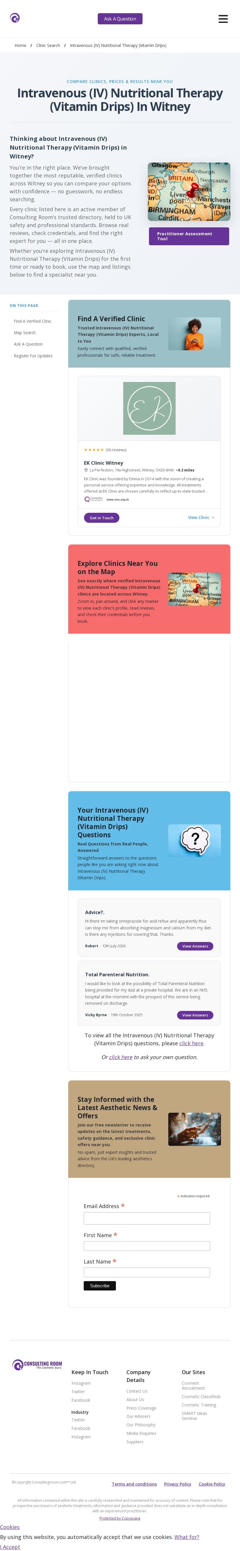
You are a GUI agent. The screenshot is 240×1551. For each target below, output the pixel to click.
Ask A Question (120, 19)
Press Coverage (141, 1408)
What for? (186, 1536)
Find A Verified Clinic (32, 321)
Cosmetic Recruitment (193, 1386)
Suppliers (134, 1442)
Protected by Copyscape (120, 1518)
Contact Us (137, 1391)
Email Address (104, 1206)
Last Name (100, 1261)
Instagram (81, 1383)
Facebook (80, 1400)
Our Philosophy (140, 1425)
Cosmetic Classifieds (201, 1396)
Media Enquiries (141, 1433)
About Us (135, 1399)
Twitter (78, 1391)
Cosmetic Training (199, 1405)
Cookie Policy (212, 1484)
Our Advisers (138, 1416)
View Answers (195, 946)
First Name (101, 1235)
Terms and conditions (134, 1484)
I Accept (10, 1546)
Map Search (25, 332)
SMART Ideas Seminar (194, 1416)
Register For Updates (33, 355)
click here (191, 1043)
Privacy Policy (177, 1484)
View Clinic (198, 517)
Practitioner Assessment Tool (184, 236)
